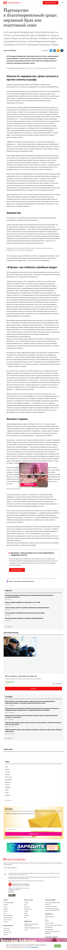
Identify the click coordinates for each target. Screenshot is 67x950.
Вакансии (6, 909)
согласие (18, 837)
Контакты (6, 921)
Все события (9, 738)
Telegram (26, 902)
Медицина (8, 782)
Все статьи (8, 800)
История (7, 772)
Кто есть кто (8, 777)
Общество (8, 787)
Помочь (33, 688)
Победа (47, 921)
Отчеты (26, 930)
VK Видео (26, 915)
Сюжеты (5, 911)
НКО (37, 578)
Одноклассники (28, 909)
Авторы (5, 907)
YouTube (26, 911)
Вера (6, 766)
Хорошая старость (49, 923)
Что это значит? (34, 947)
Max (25, 917)
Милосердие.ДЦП (49, 929)
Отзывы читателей (8, 915)
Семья (6, 792)
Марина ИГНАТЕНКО (10, 50)
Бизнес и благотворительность (14, 578)
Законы (7, 769)
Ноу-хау (7, 785)
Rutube (25, 913)
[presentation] (33, 829)
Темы (5, 913)
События (7, 795)
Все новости (9, 627)
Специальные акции (49, 916)
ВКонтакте (26, 907)
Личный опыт (8, 779)
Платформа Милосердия (51, 906)
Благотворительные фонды (29, 578)
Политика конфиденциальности (31, 927)
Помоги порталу (50, 3)
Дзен (25, 904)
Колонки (7, 774)
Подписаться (33, 834)
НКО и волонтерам (8, 917)
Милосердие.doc (49, 927)
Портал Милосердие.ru (9, 902)
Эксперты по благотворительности (47, 578)
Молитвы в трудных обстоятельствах (54, 925)
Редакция (6, 904)
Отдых (7, 790)
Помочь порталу (17, 570)
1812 (46, 918)
